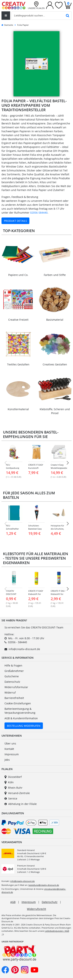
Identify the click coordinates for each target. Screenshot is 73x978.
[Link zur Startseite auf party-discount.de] (13, 5)
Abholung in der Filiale (22, 804)
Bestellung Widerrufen (23, 725)
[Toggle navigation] (5, 15)
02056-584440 (39, 212)
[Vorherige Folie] (5, 463)
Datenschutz (12, 681)
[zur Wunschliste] (59, 5)
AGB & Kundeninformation (21, 718)
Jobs (7, 759)
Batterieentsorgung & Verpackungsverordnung (19, 711)
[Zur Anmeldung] (50, 5)
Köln (11, 782)
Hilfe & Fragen (13, 665)
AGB (13, 902)
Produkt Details (15, 221)
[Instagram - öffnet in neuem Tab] (24, 969)
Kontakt (9, 749)
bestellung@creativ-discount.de (43, 885)
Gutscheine (11, 676)
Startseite (8, 25)
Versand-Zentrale (19, 793)
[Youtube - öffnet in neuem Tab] (34, 969)
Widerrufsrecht (36, 909)
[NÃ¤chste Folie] (68, 463)
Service (12, 798)
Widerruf (10, 692)
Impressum (11, 754)
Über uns (10, 743)
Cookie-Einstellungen (17, 703)
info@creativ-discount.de (24, 649)
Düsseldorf (15, 777)
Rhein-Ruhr (15, 787)
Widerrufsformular (16, 687)
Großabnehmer (14, 671)
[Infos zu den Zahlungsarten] (36, 827)
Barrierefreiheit (14, 698)
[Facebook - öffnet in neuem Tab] (5, 969)
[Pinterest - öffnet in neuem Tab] (15, 969)
